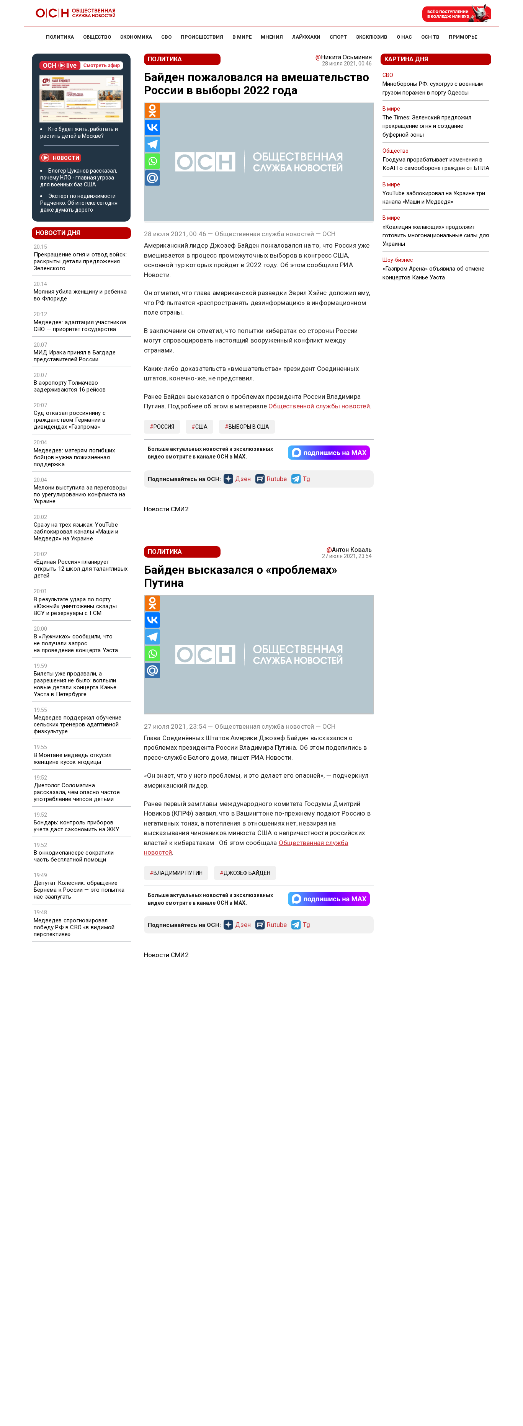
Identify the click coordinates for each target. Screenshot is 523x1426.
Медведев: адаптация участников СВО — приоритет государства (80, 326)
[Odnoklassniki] (152, 110)
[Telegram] (152, 144)
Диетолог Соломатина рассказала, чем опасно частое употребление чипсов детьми (77, 792)
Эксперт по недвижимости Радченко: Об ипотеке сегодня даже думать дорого (79, 203)
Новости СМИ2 (166, 509)
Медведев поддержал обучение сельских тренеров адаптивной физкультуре (77, 724)
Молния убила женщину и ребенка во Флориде (80, 295)
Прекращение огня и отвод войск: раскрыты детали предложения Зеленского (80, 261)
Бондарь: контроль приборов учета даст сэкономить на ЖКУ (76, 826)
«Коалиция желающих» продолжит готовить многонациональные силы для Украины (435, 235)
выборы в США (249, 427)
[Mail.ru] (152, 178)
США (201, 427)
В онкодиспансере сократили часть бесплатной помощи (74, 856)
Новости (66, 158)
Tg (306, 479)
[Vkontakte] (152, 127)
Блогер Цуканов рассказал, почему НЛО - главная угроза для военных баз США (78, 178)
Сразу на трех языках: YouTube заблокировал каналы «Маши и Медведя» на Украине (76, 531)
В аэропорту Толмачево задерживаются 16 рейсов (70, 386)
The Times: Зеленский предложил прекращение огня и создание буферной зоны (426, 126)
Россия (164, 427)
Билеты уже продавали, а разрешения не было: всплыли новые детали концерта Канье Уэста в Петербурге (75, 684)
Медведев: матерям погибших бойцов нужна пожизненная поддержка (74, 457)
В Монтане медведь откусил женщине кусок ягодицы (72, 758)
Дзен (243, 479)
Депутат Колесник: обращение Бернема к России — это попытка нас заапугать (79, 889)
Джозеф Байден (247, 873)
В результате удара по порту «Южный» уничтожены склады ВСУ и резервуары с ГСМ (75, 606)
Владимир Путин (178, 873)
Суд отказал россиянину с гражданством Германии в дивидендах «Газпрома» (70, 420)
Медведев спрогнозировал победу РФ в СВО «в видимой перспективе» (74, 927)
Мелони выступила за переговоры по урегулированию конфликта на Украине (80, 494)
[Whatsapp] (152, 161)
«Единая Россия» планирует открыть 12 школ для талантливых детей (80, 568)
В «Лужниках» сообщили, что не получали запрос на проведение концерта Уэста (76, 643)
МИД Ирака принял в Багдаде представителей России (75, 356)
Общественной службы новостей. (319, 406)
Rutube (277, 479)
